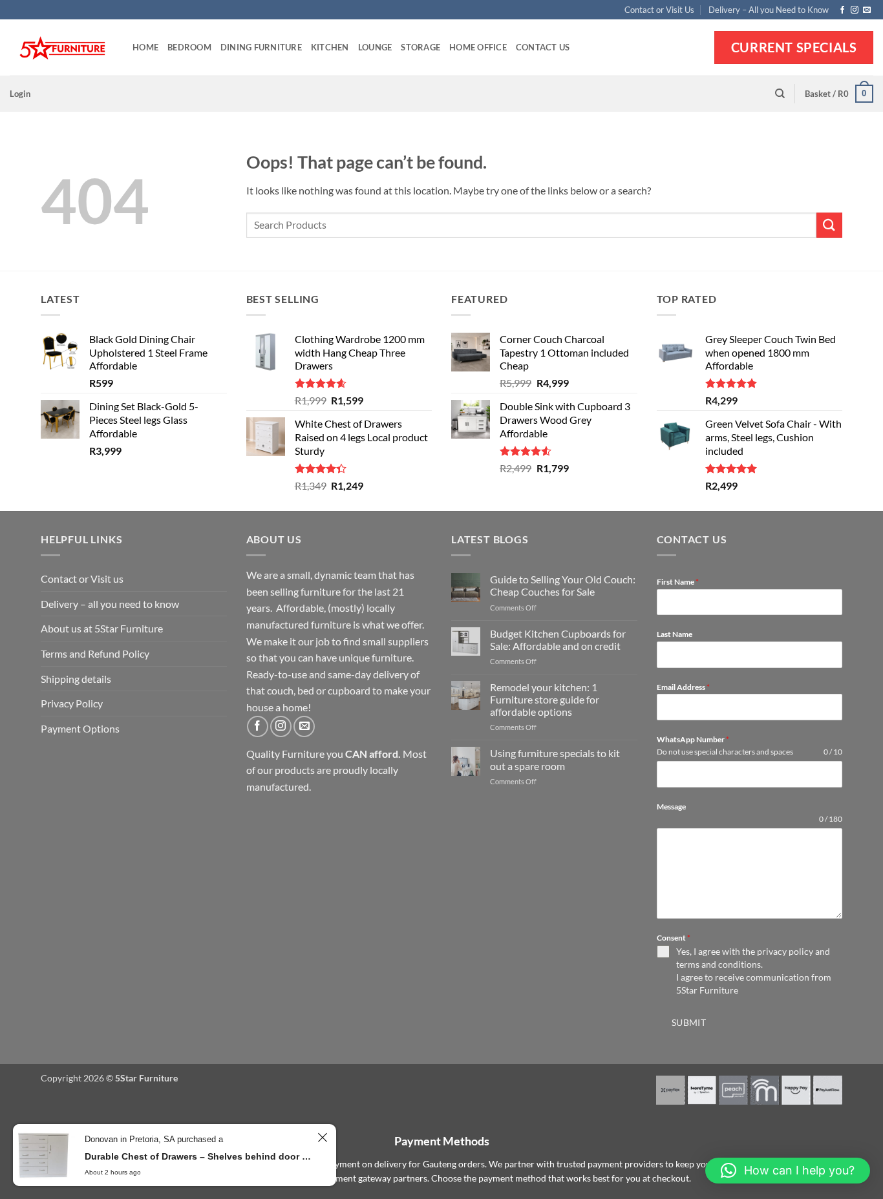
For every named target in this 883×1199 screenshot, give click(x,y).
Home (145, 47)
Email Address (683, 687)
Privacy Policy (72, 703)
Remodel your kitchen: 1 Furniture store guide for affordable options (544, 699)
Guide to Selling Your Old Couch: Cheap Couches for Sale (562, 585)
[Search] (780, 93)
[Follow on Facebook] (842, 10)
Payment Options (80, 728)
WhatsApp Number (693, 739)
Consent (673, 938)
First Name (678, 582)
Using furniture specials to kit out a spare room (555, 759)
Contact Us (543, 47)
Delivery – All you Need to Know (768, 10)
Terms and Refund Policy (95, 653)
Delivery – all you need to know (110, 604)
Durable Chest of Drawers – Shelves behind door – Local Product (199, 1156)
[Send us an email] (867, 10)
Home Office (478, 47)
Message (671, 806)
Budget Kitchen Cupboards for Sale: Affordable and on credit (558, 639)
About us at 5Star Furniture (102, 628)
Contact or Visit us (82, 578)
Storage (420, 47)
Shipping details (76, 678)
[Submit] (829, 225)
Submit (689, 1022)
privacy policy (785, 951)
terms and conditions (718, 964)
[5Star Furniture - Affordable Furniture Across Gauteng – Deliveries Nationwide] (61, 48)
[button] (20, 94)
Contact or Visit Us (659, 10)
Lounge (375, 47)
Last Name (674, 634)
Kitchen (330, 47)
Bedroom (189, 47)
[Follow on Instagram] (854, 10)
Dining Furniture (261, 47)
